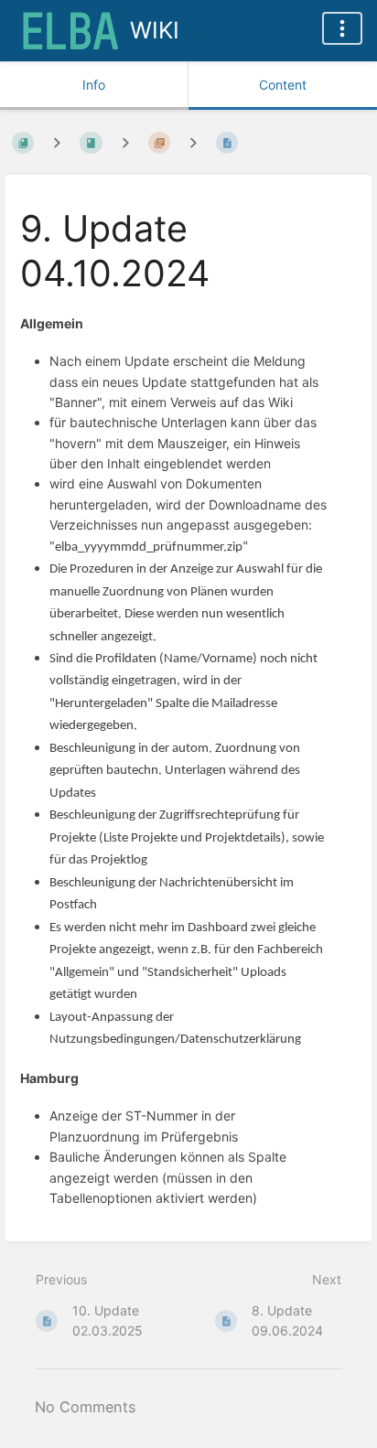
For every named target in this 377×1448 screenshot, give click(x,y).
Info (93, 84)
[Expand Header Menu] (342, 28)
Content (283, 84)
